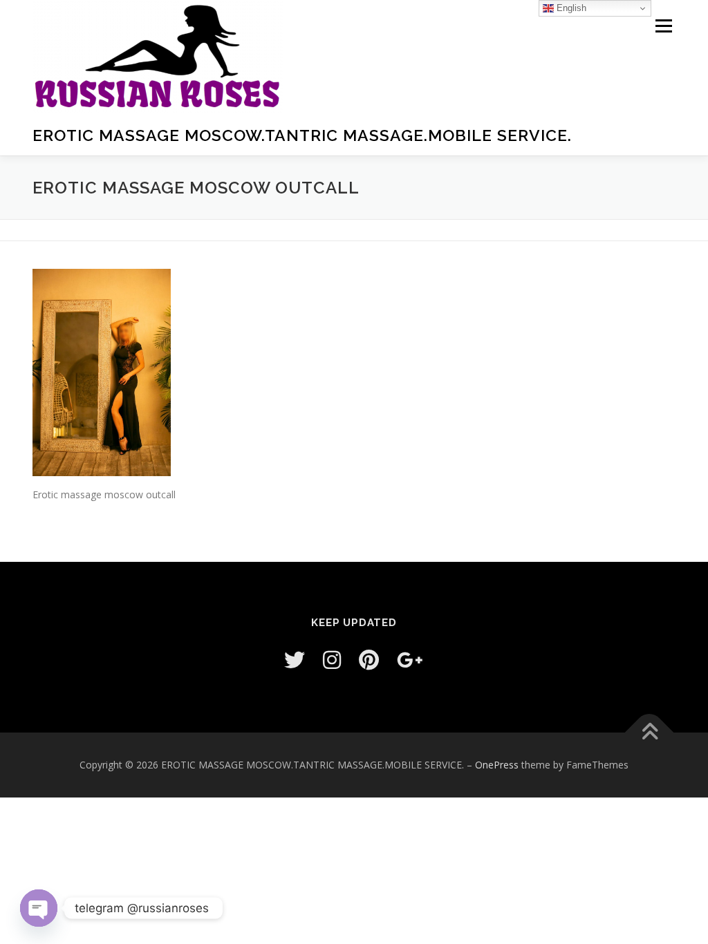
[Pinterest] (369, 659)
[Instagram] (332, 659)
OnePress (497, 764)
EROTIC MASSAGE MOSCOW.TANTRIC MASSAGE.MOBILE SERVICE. (302, 135)
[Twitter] (294, 659)
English (570, 8)
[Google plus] (410, 659)
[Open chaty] (38, 908)
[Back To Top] (649, 732)
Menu (663, 25)
